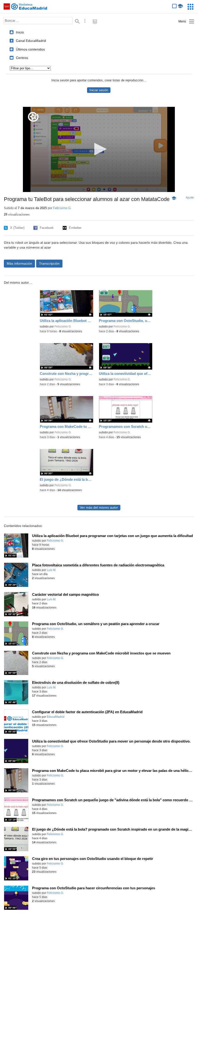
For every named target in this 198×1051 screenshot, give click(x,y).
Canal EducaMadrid (31, 41)
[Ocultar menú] (186, 21)
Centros (22, 58)
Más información (19, 263)
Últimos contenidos (30, 49)
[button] (99, 149)
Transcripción (49, 263)
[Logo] (33, 117)
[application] (99, 149)
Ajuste (190, 197)
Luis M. (51, 570)
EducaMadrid (55, 716)
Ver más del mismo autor (99, 507)
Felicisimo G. (62, 208)
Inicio (20, 32)
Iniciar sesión (98, 90)
